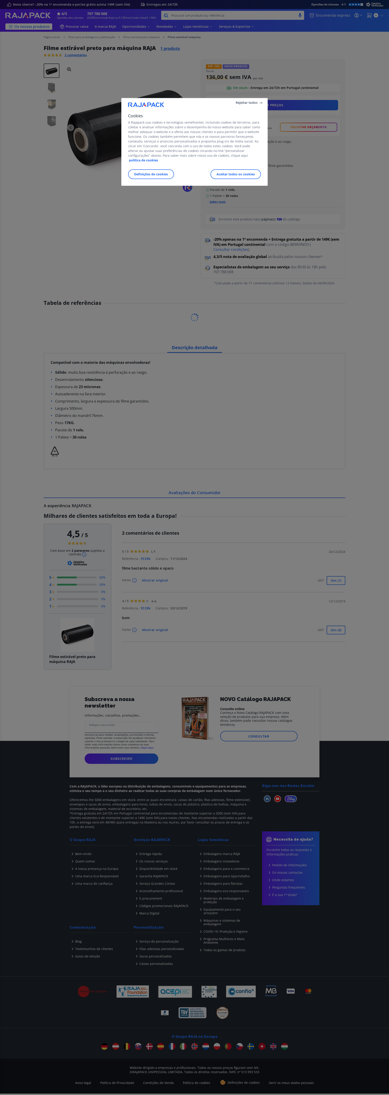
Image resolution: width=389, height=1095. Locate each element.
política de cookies (143, 160)
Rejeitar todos (247, 102)
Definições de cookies (151, 174)
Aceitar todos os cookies (236, 174)
